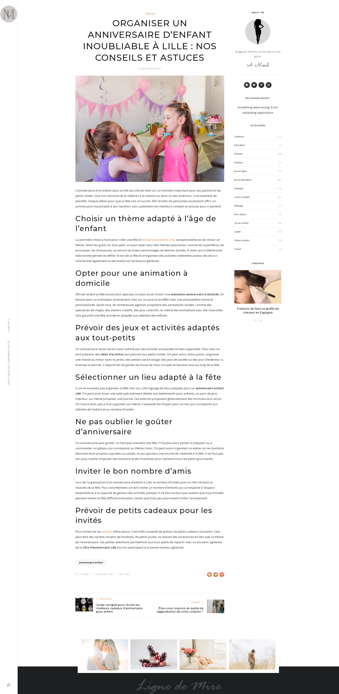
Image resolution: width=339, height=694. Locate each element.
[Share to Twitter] (215, 574)
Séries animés (242, 240)
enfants (107, 531)
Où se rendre (241, 223)
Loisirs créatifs (242, 197)
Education (239, 145)
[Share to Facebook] (209, 574)
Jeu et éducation (243, 179)
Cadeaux (239, 136)
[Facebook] (247, 85)
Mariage (238, 205)
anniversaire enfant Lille (158, 240)
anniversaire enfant (91, 562)
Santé (237, 231)
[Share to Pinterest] (221, 574)
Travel (237, 249)
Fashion (238, 162)
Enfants (238, 153)
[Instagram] (269, 85)
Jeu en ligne (240, 171)
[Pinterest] (261, 85)
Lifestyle (150, 13)
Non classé (240, 214)
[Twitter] (254, 85)
